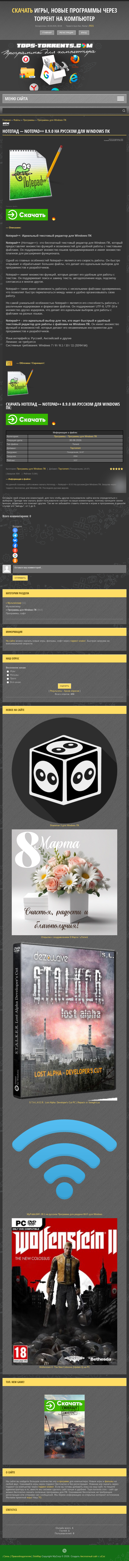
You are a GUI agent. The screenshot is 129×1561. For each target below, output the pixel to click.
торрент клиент (78, 641)
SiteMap (37, 1556)
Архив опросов (71, 691)
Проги (13, 678)
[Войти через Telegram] (15, 535)
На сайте (10, 641)
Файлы (16, 120)
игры (29, 1497)
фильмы (109, 1481)
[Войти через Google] (15, 555)
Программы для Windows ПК (51, 120)
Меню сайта (16, 99)
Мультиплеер (14, 603)
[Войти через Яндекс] (15, 550)
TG (39, 1497)
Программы (29, 120)
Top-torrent (75, 448)
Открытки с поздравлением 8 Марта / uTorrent (64, 937)
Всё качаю (15, 682)
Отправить (20, 578)
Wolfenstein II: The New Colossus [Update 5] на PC (64, 1367)
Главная (47, 33)
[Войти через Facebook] (15, 545)
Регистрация (66, 33)
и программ (63, 1481)
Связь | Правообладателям (17, 1556)
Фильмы (14, 675)
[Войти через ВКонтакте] (15, 540)
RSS (91, 26)
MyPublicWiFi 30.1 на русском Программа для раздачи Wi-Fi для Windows (64, 1214)
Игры (12, 671)
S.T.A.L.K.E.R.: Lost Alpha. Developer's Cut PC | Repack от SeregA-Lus (64, 1102)
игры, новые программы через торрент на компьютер (64, 14)
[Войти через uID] (15, 530)
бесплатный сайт (89, 1556)
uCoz (102, 1556)
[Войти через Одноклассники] (15, 560)
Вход (84, 33)
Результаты (56, 691)
